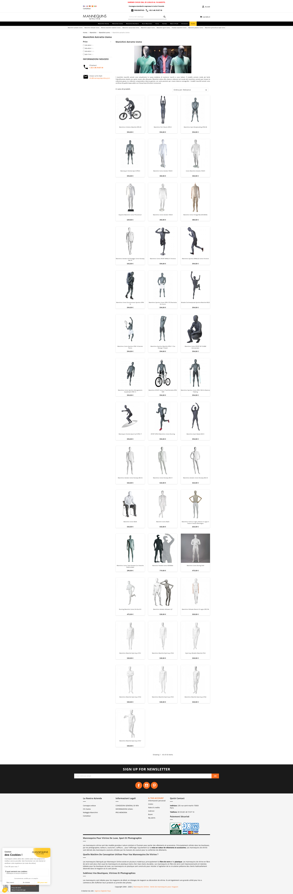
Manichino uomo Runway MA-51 (163, 478)
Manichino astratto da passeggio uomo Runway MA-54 (130, 259)
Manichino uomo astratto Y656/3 (163, 215)
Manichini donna (103, 24)
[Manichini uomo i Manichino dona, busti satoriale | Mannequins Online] (95, 17)
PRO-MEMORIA (121, 812)
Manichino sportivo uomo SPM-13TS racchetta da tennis (163, 303)
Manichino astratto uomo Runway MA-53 (195, 478)
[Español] (92, 6)
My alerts (151, 818)
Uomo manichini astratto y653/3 (195, 171)
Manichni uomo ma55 (162, 522)
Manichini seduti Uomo (148, 28)
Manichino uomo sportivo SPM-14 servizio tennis (130, 347)
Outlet (193, 24)
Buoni (150, 814)
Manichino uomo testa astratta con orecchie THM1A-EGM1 (130, 566)
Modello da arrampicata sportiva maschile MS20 (195, 302)
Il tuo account (156, 798)
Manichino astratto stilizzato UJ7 (162, 609)
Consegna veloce (89, 805)
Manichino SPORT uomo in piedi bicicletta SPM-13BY (163, 391)
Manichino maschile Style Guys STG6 (195, 697)
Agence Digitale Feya (103, 891)
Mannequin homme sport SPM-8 (130, 171)
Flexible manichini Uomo (179, 28)
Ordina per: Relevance (182, 90)
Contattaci (87, 8)
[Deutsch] (90, 6)
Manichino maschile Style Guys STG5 (163, 697)
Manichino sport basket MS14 (195, 434)
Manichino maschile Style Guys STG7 (130, 741)
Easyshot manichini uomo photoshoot (130, 215)
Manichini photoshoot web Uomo (215, 28)
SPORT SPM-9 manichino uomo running (163, 434)
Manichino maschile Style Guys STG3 (130, 697)
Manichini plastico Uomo (195, 28)
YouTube (146, 785)
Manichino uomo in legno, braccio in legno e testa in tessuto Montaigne (195, 522)
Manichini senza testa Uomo (130, 28)
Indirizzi (151, 811)
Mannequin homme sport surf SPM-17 (130, 434)
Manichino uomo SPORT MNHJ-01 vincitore (163, 258)
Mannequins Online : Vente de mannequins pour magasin (155, 887)
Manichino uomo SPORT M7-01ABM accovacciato (195, 347)
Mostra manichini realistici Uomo (111, 28)
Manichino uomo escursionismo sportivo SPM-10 (130, 303)
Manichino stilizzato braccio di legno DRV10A (195, 609)
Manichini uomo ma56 (130, 522)
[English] (84, 6)
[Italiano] (95, 6)
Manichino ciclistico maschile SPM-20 (130, 127)
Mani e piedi (174, 24)
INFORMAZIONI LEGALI (124, 809)
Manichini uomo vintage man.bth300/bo (195, 215)
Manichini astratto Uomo (75, 28)
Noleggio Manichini (90, 812)
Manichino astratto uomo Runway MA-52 (130, 478)
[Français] (87, 6)
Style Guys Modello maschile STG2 (195, 653)
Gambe (164, 24)
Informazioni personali (157, 801)
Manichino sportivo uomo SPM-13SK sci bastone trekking (195, 391)
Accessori (184, 24)
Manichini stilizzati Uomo (91, 28)
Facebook (138, 785)
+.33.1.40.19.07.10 (96, 68)
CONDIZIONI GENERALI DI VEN (127, 805)
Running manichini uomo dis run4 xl (130, 609)
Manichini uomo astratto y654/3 (162, 171)
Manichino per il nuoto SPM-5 (163, 127)
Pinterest (154, 785)
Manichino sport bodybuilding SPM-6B (195, 127)
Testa (157, 24)
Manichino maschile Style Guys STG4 (163, 653)
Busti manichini (147, 24)
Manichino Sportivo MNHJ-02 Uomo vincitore (195, 258)
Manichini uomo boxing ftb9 (195, 565)
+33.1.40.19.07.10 (155, 10)
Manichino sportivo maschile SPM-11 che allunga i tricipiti (163, 347)
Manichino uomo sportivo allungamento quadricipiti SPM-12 (130, 391)
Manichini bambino (132, 24)
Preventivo (139, 10)
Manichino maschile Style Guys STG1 (130, 653)
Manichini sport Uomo (163, 28)
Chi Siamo (87, 809)
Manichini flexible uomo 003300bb (162, 565)
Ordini (150, 804)
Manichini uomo (117, 24)
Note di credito (154, 807)
